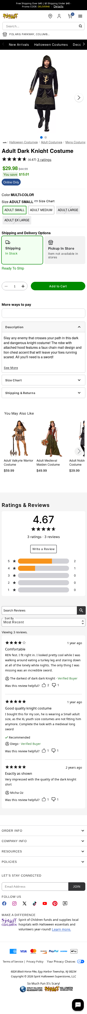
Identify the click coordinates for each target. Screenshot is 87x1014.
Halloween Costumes (23, 142)
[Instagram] (14, 903)
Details (58, 6)
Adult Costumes (51, 142)
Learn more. (61, 929)
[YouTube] (44, 903)
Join (76, 886)
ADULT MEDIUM (41, 210)
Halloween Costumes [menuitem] (51, 45)
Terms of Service (13, 961)
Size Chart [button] (46, 201)
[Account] (59, 16)
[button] (43, 93)
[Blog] (65, 903)
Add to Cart (58, 286)
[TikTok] (34, 903)
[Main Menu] (80, 16)
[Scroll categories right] (84, 43)
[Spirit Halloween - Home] (11, 16)
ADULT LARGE (68, 210)
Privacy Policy (35, 961)
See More (11, 367)
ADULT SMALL (14, 210)
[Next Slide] (79, 97)
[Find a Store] (50, 16)
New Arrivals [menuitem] (19, 45)
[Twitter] (24, 903)
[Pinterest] (54, 903)
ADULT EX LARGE (16, 220)
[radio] (22, 250)
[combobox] (43, 26)
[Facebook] (4, 903)
